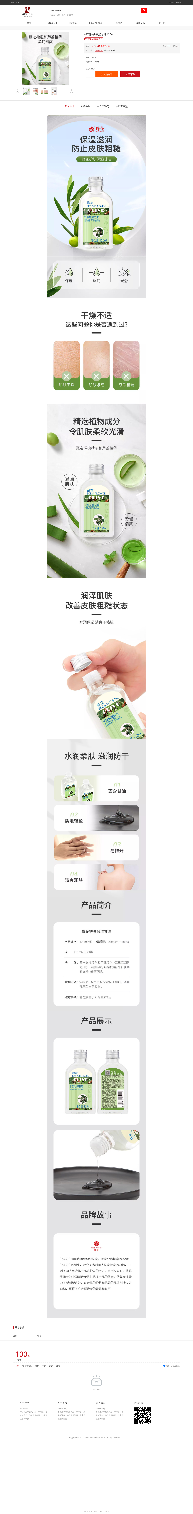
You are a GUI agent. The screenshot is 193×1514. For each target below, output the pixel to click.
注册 (17, 2)
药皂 (63, 15)
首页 (29, 23)
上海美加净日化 (95, 23)
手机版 (171, 2)
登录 (12, 2)
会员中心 (179, 2)
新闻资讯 (140, 23)
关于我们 (163, 23)
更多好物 (70, 15)
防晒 (58, 15)
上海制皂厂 (73, 23)
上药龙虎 (118, 23)
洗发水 (52, 15)
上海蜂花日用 (51, 23)
